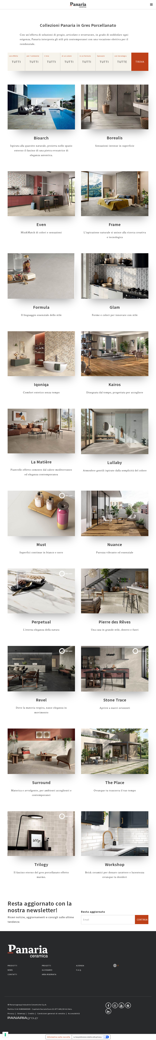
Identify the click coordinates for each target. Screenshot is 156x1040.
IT (117, 965)
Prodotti (12, 965)
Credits (31, 1013)
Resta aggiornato (93, 911)
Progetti (46, 965)
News (10, 970)
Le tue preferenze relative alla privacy (87, 1037)
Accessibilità (74, 1013)
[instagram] (115, 1005)
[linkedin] (108, 1011)
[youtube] (121, 1005)
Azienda (80, 965)
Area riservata (49, 974)
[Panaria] (78, 8)
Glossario (47, 970)
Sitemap (21, 1013)
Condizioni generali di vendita (51, 1013)
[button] (151, 4)
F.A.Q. (79, 970)
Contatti (12, 974)
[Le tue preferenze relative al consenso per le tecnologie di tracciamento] (5, 1035)
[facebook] (108, 1005)
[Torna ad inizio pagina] (151, 1035)
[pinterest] (128, 1005)
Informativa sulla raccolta (58, 1037)
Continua (142, 919)
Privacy (11, 1013)
